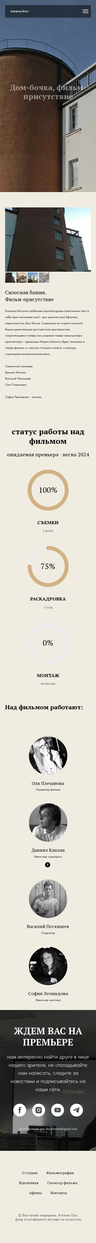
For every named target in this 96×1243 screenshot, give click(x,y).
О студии (30, 1183)
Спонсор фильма (62, 1193)
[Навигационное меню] (85, 11)
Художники (29, 1193)
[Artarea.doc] (38, 1120)
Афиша (35, 1203)
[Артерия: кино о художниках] (19, 1120)
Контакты (58, 1203)
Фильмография (60, 1183)
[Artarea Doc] (57, 1120)
